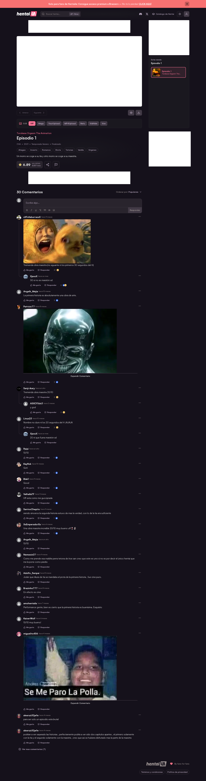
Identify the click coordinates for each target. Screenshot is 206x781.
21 (54, 270)
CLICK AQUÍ (145, 4)
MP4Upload (70, 123)
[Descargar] (139, 113)
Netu (82, 123)
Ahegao (22, 150)
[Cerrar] (187, 4)
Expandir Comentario (80, 376)
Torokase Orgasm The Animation (34, 133)
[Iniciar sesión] (186, 14)
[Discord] (140, 14)
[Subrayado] (36, 210)
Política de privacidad (177, 772)
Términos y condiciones (152, 772)
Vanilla (81, 150)
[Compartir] (47, 164)
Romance (46, 150)
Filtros (76, 14)
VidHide (93, 123)
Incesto (33, 150)
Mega (41, 123)
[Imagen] (54, 210)
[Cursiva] (31, 210)
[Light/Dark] (180, 14)
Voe (104, 123)
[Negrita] (27, 210)
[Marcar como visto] (131, 113)
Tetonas (69, 150)
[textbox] (83, 202)
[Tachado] (40, 210)
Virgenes (92, 150)
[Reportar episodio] (56, 164)
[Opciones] (139, 216)
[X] (147, 14)
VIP (32, 123)
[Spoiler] (49, 210)
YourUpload (54, 123)
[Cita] (45, 210)
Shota (58, 150)
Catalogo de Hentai (165, 14)
